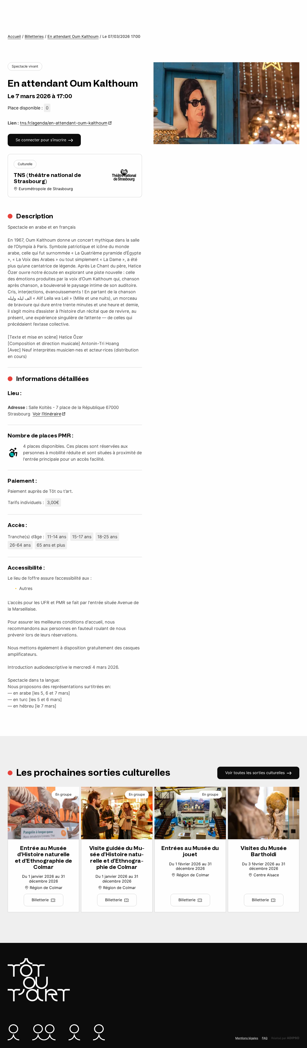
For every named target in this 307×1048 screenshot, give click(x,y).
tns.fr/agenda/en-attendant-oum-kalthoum (63, 122)
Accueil (14, 36)
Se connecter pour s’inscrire (41, 139)
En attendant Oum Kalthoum (73, 36)
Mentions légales (246, 1038)
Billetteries (34, 36)
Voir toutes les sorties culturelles (255, 772)
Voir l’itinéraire (47, 413)
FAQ (264, 1038)
